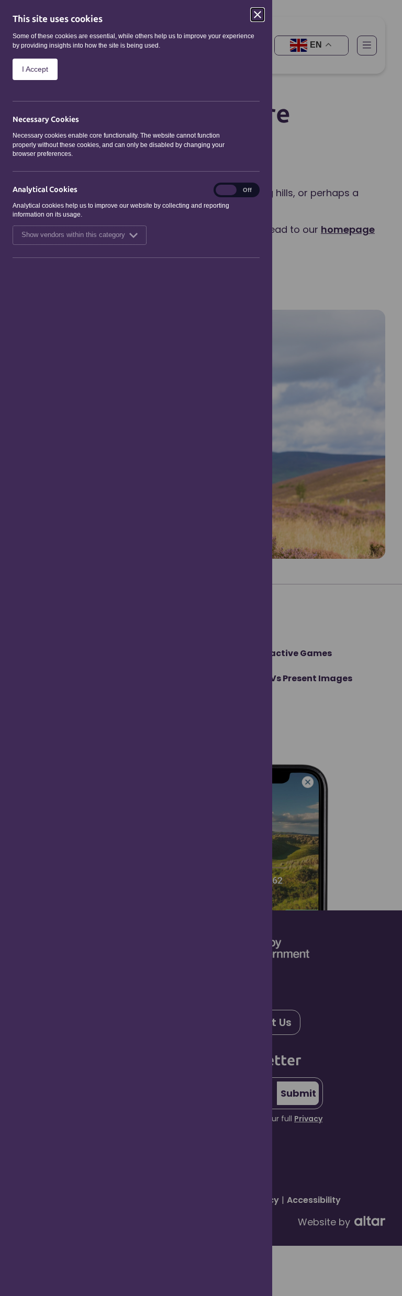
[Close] (257, 14)
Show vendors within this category (73, 235)
